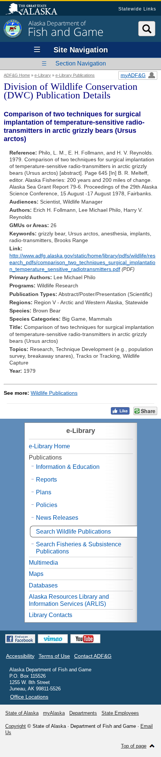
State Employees (120, 713)
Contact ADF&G (93, 656)
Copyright (15, 726)
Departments (83, 713)
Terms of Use (54, 656)
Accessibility (20, 656)
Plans (43, 492)
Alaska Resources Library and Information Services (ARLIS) (69, 600)
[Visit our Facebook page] (20, 638)
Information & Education (68, 467)
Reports (46, 479)
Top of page (133, 746)
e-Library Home (49, 446)
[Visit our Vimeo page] (53, 638)
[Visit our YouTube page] (85, 638)
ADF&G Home (17, 75)
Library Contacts (50, 615)
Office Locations (29, 697)
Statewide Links (137, 9)
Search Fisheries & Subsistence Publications (78, 548)
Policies (46, 505)
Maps (36, 574)
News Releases (57, 518)
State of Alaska (35, 9)
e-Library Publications (75, 75)
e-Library (42, 75)
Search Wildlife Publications (73, 531)
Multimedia (43, 562)
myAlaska (54, 713)
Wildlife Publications (54, 393)
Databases (43, 585)
